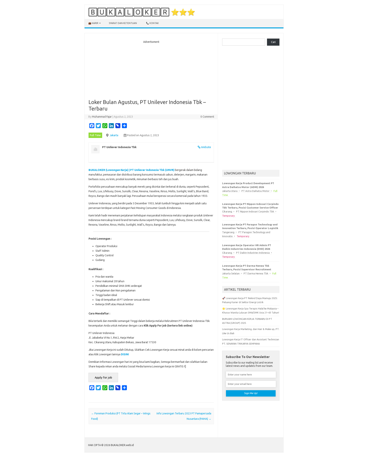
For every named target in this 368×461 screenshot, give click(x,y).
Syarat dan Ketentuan (123, 23)
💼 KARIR (93, 23)
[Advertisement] (151, 70)
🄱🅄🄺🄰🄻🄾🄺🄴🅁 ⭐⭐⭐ (141, 12)
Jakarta (114, 135)
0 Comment (207, 116)
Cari (273, 42)
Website (206, 147)
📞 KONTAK (152, 23)
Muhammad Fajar (102, 116)
